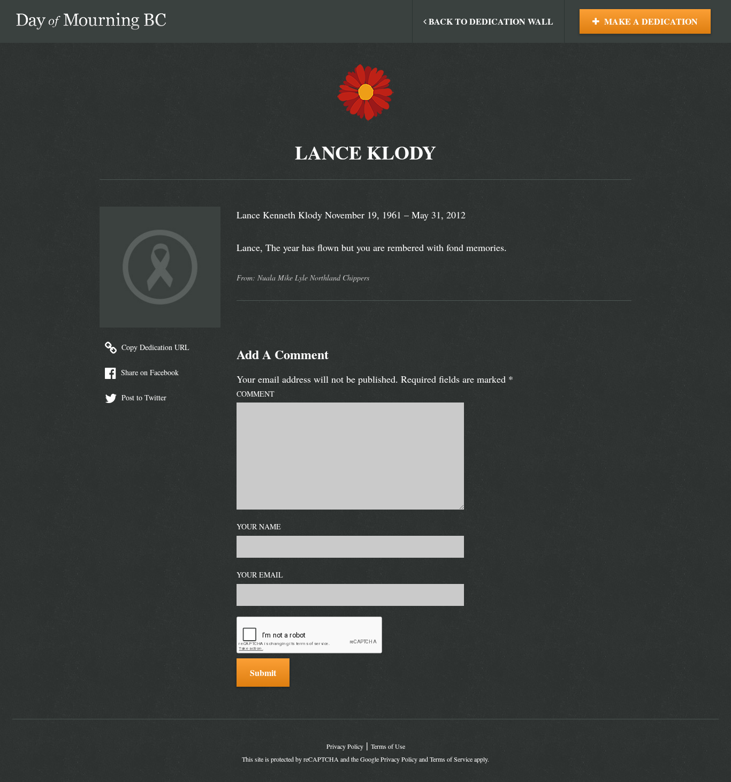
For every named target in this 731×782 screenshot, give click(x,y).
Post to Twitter (142, 397)
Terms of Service (451, 759)
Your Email (260, 575)
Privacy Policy (344, 746)
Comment (256, 394)
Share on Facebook (149, 372)
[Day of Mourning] (91, 21)
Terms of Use (388, 746)
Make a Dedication (650, 21)
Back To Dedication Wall (490, 21)
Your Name (259, 526)
